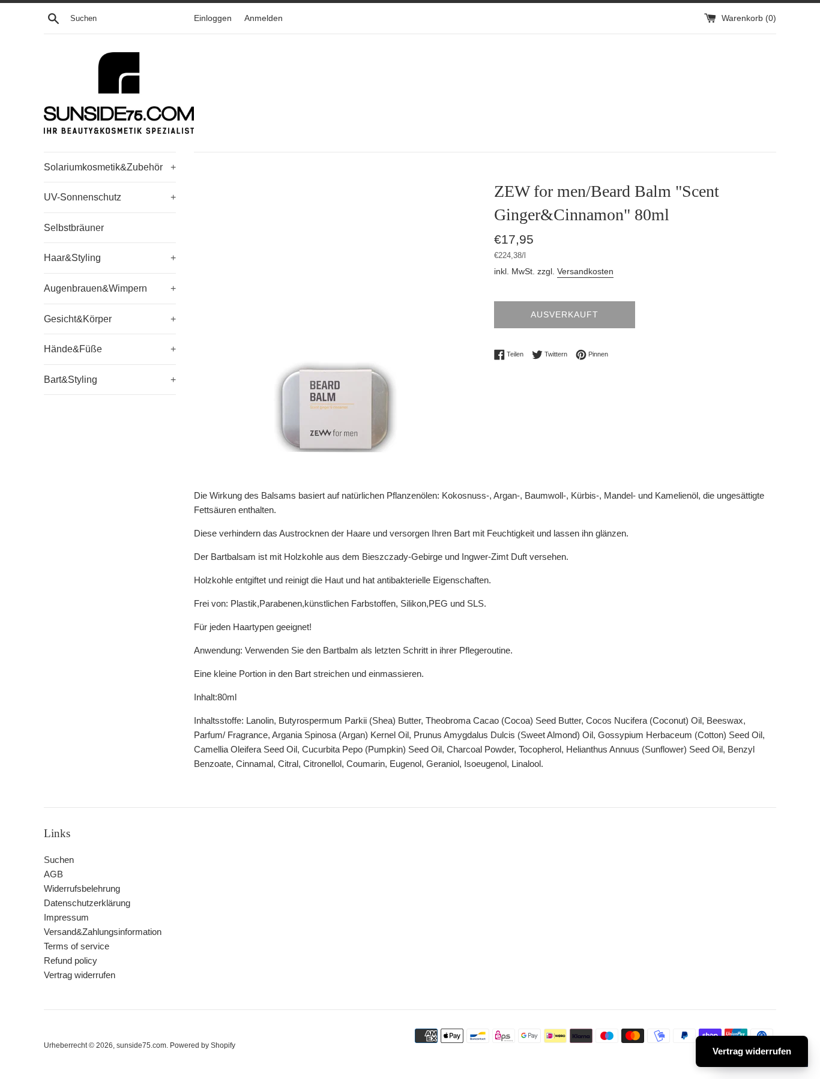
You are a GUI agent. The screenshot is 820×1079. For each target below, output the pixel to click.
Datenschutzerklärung (87, 903)
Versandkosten (585, 271)
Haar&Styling (110, 258)
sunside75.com (141, 1045)
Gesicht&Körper (110, 319)
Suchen (59, 860)
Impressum (66, 917)
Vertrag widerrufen (79, 975)
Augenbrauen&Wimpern (110, 288)
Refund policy (70, 960)
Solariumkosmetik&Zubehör (110, 167)
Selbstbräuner (74, 228)
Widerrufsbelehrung (82, 888)
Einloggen (213, 18)
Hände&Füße (110, 349)
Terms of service (76, 946)
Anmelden (263, 18)
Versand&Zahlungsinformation (102, 932)
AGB (53, 874)
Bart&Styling (110, 379)
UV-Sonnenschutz (110, 197)
